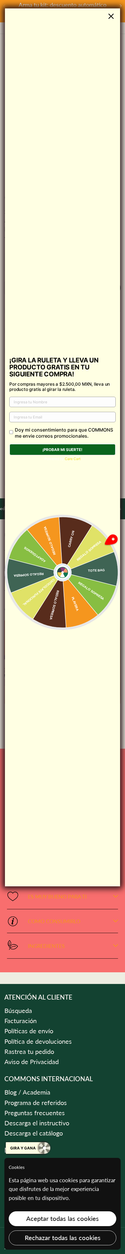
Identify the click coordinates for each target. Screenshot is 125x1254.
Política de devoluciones (38, 1041)
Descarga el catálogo (33, 1133)
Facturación (20, 1021)
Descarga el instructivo (36, 1123)
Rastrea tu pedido (29, 1051)
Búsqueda (18, 1010)
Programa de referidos (35, 1102)
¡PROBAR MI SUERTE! (62, 449)
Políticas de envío (28, 1031)
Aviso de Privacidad (31, 1062)
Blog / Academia (27, 1092)
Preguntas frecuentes (34, 1113)
